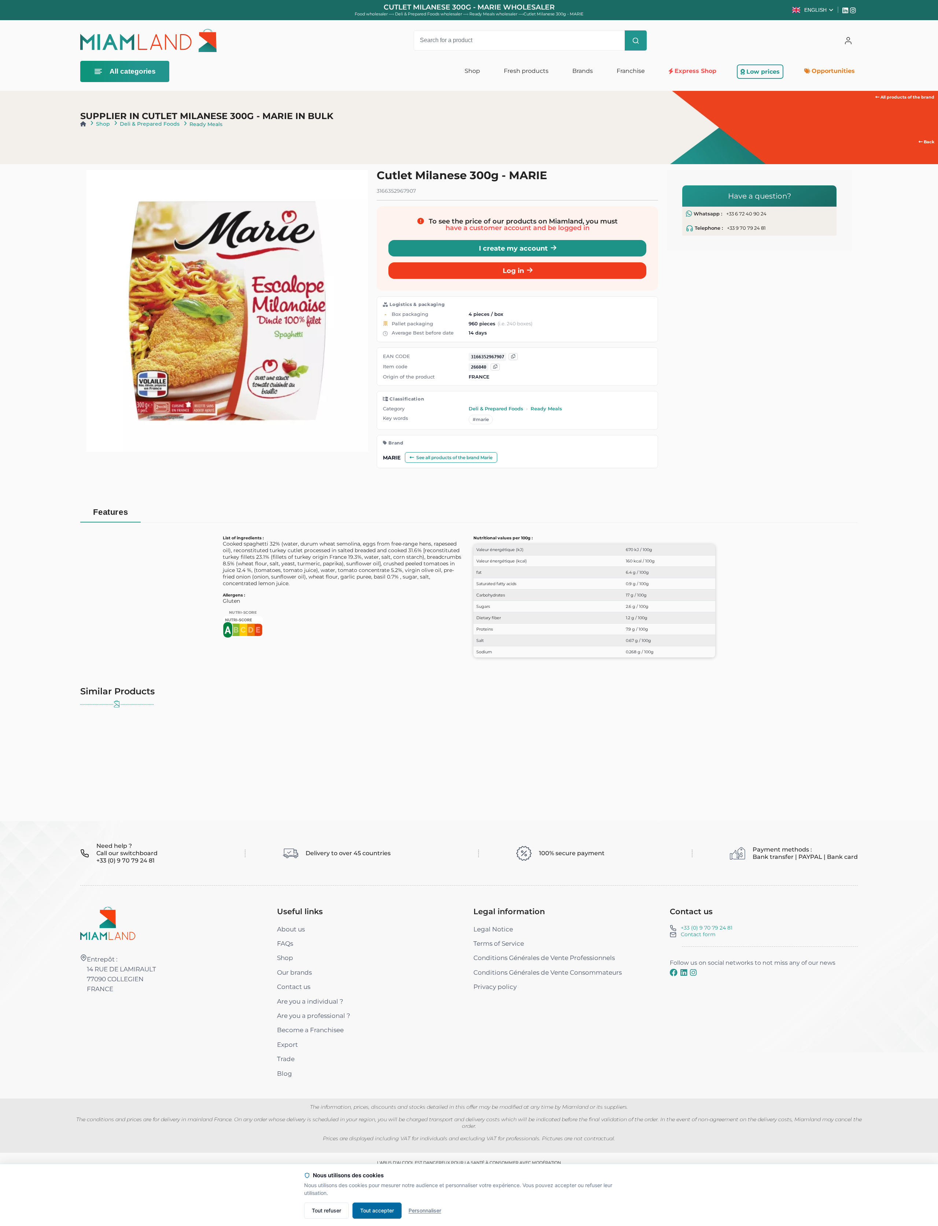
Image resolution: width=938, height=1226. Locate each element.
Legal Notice (493, 929)
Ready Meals (205, 124)
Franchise (630, 70)
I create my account (513, 248)
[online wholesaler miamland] (148, 40)
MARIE (391, 457)
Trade (286, 1059)
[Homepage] (83, 124)
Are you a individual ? (310, 1001)
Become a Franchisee (310, 1030)
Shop (103, 124)
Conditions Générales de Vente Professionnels (544, 957)
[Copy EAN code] (513, 356)
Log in (513, 270)
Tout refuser (326, 1210)
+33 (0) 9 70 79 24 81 (706, 927)
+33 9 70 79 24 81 (746, 228)
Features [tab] (110, 512)
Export (287, 1044)
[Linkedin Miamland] (846, 10)
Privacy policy (495, 986)
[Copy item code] (495, 366)
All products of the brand (906, 97)
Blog (284, 1073)
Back (928, 141)
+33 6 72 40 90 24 (746, 214)
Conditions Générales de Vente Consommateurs (547, 972)
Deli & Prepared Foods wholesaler (429, 13)
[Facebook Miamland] (673, 972)
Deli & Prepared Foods (150, 124)
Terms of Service (498, 943)
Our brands (294, 972)
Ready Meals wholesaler (493, 13)
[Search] (636, 40)
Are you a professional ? (313, 1015)
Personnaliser (425, 1210)
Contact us (293, 986)
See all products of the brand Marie (454, 457)
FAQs (285, 943)
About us (291, 929)
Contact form (698, 934)
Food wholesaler (371, 13)
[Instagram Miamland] (854, 10)
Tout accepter (377, 1210)
